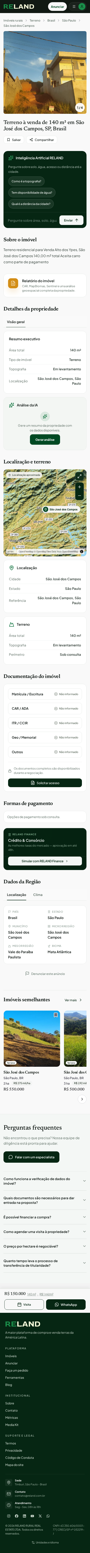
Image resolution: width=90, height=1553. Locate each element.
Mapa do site (14, 1465)
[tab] (15, 321)
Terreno (35, 20)
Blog (8, 1385)
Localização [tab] (16, 894)
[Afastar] (79, 495)
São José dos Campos (19, 25)
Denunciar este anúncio (48, 974)
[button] (45, 285)
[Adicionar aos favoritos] (55, 1016)
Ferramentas (14, 1377)
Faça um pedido (16, 1370)
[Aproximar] (79, 487)
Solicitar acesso (48, 783)
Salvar (16, 140)
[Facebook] (16, 1516)
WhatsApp (69, 1304)
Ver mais (71, 1000)
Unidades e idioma (47, 1542)
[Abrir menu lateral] (78, 6)
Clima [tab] (38, 894)
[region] (45, 512)
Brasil (51, 20)
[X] (40, 1516)
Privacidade (13, 1450)
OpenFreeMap (26, 551)
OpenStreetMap (70, 551)
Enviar (68, 220)
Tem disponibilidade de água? (32, 192)
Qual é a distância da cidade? (31, 204)
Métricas (11, 1417)
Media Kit (12, 1425)
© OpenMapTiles (42, 551)
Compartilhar (44, 140)
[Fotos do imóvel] (45, 72)
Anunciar (57, 6)
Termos (10, 1443)
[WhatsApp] (48, 1516)
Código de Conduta (19, 1457)
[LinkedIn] (24, 1516)
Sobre (9, 1403)
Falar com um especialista (34, 1157)
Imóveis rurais (13, 20)
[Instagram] (8, 1516)
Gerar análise (45, 439)
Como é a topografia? (26, 181)
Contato (11, 1410)
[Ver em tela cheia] (79, 476)
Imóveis (11, 1356)
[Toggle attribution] (81, 551)
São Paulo (69, 20)
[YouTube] (32, 1516)
